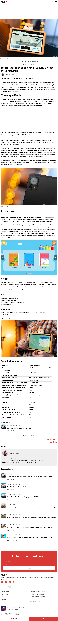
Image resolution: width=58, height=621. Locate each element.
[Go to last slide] (2, 257)
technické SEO (5, 614)
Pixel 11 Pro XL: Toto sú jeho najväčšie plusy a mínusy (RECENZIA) (23, 497)
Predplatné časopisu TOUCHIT (37, 591)
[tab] (26, 273)
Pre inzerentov (4, 594)
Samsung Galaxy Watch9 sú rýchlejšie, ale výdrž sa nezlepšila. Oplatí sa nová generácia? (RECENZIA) (31, 517)
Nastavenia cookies (35, 601)
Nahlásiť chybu (51, 439)
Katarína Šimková (12, 540)
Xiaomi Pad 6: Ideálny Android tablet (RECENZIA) (19, 428)
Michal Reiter (10, 74)
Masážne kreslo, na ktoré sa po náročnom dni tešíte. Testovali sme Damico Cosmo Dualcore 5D (30, 476)
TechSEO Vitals (17, 614)
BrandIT (3, 596)
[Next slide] (55, 257)
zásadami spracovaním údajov (17, 564)
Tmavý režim (4, 587)
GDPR (31, 599)
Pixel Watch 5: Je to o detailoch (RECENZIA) (17, 487)
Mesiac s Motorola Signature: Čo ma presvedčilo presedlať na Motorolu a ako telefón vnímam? (30, 537)
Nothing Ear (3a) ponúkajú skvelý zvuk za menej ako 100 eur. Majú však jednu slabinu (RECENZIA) (31, 507)
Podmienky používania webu (37, 594)
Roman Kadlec (10, 430)
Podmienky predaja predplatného (38, 596)
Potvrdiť (29, 568)
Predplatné (4, 599)
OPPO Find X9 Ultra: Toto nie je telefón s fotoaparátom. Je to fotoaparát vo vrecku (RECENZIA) (30, 527)
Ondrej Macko (10, 479)
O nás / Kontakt (5, 591)
